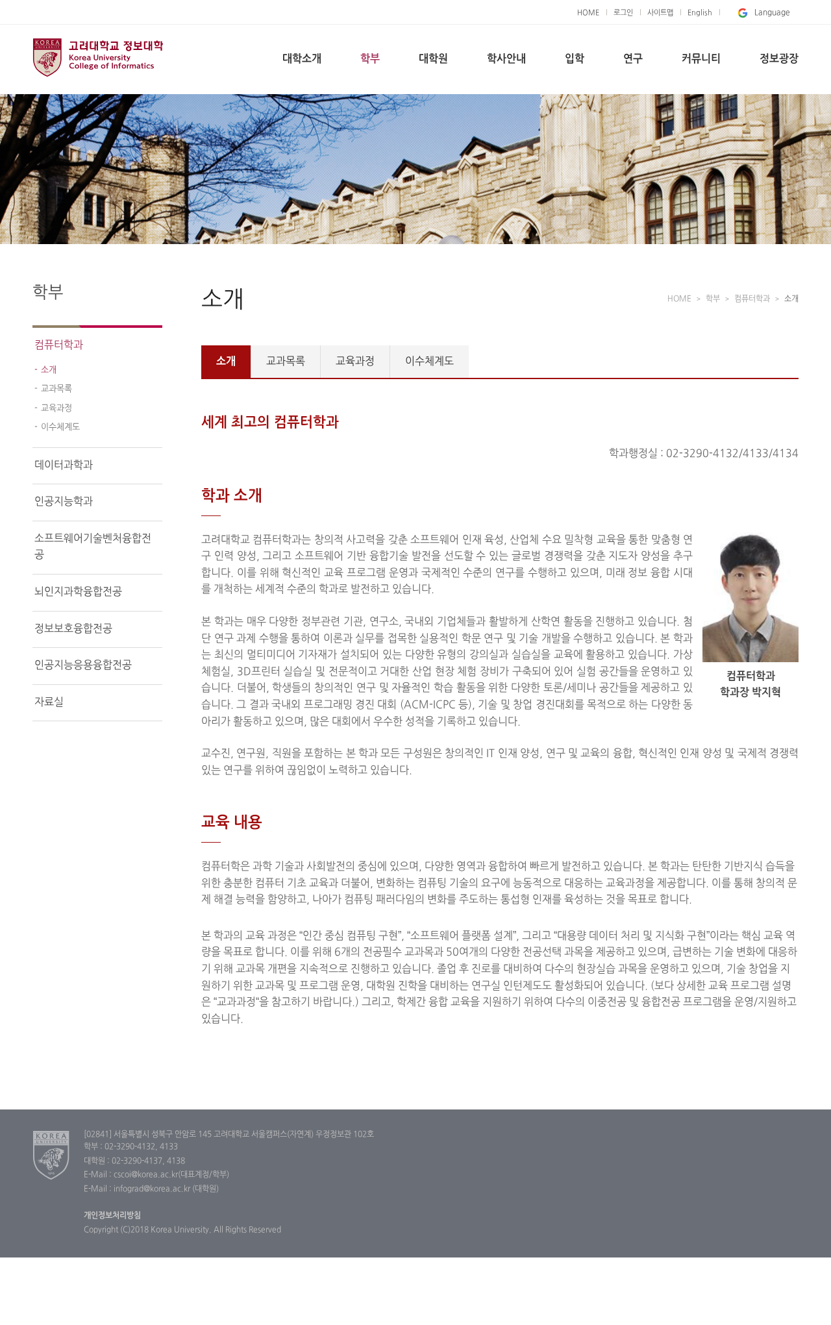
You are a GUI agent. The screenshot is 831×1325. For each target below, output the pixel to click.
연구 (633, 59)
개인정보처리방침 (112, 1215)
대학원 (433, 59)
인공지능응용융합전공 (83, 665)
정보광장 (779, 59)
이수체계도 (60, 427)
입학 (574, 59)
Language (772, 13)
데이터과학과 (63, 465)
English (700, 13)
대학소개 (301, 59)
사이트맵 (660, 13)
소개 (48, 370)
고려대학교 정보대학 (97, 57)
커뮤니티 (701, 59)
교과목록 (56, 388)
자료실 (49, 702)
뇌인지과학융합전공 (78, 592)
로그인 (623, 13)
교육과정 (56, 408)
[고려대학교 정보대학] (51, 1155)
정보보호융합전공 (73, 629)
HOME (588, 13)
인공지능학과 (63, 502)
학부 (370, 59)
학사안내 (506, 59)
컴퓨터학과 (58, 345)
